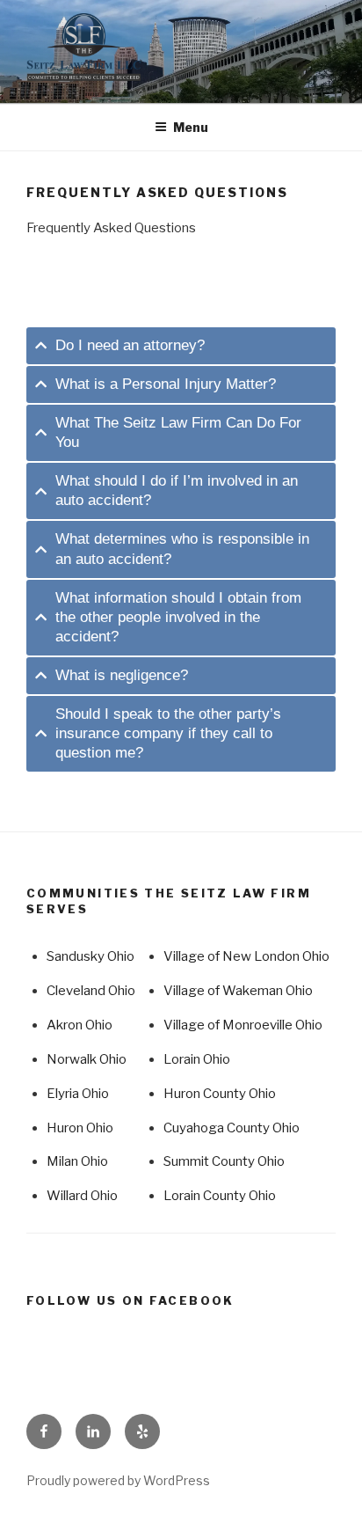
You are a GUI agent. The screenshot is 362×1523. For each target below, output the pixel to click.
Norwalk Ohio (87, 1059)
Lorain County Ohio (219, 1196)
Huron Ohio (80, 1128)
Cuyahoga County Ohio (231, 1128)
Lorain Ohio (196, 1059)
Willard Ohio (82, 1196)
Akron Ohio (79, 1025)
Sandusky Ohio (90, 956)
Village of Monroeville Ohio (242, 1025)
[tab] (181, 345)
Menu (190, 127)
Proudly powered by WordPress (118, 1480)
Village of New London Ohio (246, 956)
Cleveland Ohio (91, 991)
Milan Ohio (77, 1161)
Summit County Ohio (224, 1161)
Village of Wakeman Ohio (238, 991)
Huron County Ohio (219, 1094)
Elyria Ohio (78, 1094)
